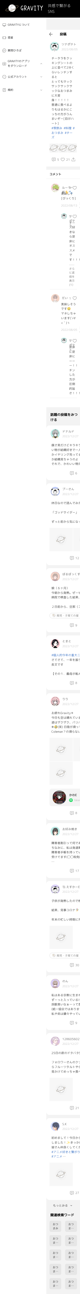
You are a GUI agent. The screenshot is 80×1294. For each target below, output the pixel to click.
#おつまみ (63, 130)
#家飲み (56, 128)
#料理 (67, 128)
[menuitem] (23, 24)
